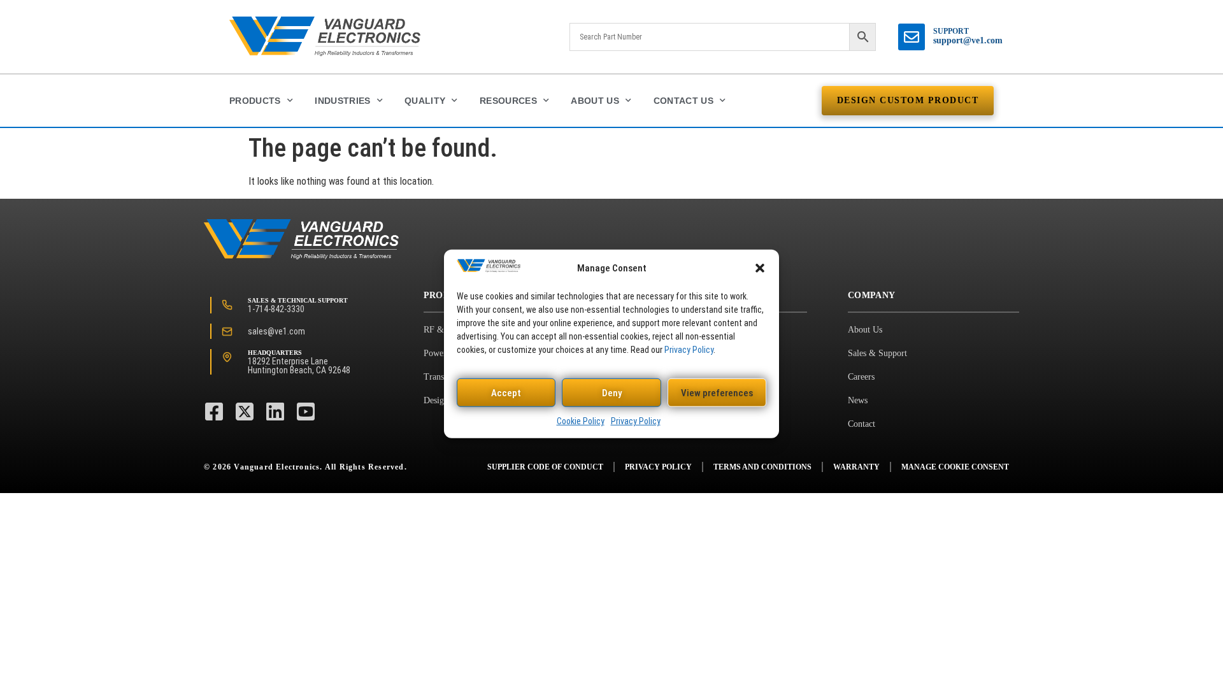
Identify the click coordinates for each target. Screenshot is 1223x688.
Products (255, 101)
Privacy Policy (688, 350)
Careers (861, 377)
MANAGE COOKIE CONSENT (955, 466)
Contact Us (684, 101)
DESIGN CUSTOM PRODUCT (908, 100)
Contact (861, 424)
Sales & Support (877, 353)
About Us (595, 101)
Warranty (856, 466)
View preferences (717, 393)
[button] (760, 268)
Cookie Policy (580, 421)
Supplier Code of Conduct (545, 466)
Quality (424, 101)
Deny (612, 393)
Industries (343, 101)
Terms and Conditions (762, 466)
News (858, 400)
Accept (506, 393)
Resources (508, 101)
